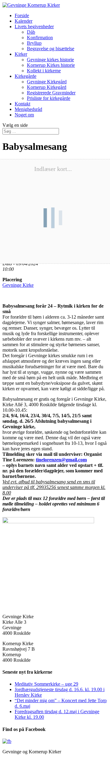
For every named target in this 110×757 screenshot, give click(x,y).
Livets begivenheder (34, 26)
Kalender (23, 21)
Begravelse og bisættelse (50, 48)
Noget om (24, 114)
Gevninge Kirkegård (47, 81)
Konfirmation (40, 37)
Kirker (21, 54)
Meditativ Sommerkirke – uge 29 (46, 684)
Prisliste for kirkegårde (48, 98)
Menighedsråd (28, 109)
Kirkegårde (25, 76)
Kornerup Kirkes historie (51, 65)
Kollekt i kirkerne (44, 70)
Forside (22, 15)
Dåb (31, 32)
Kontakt (22, 103)
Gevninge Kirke (18, 285)
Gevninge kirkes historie (50, 59)
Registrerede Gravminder (51, 92)
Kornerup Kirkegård (46, 87)
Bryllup (34, 43)
